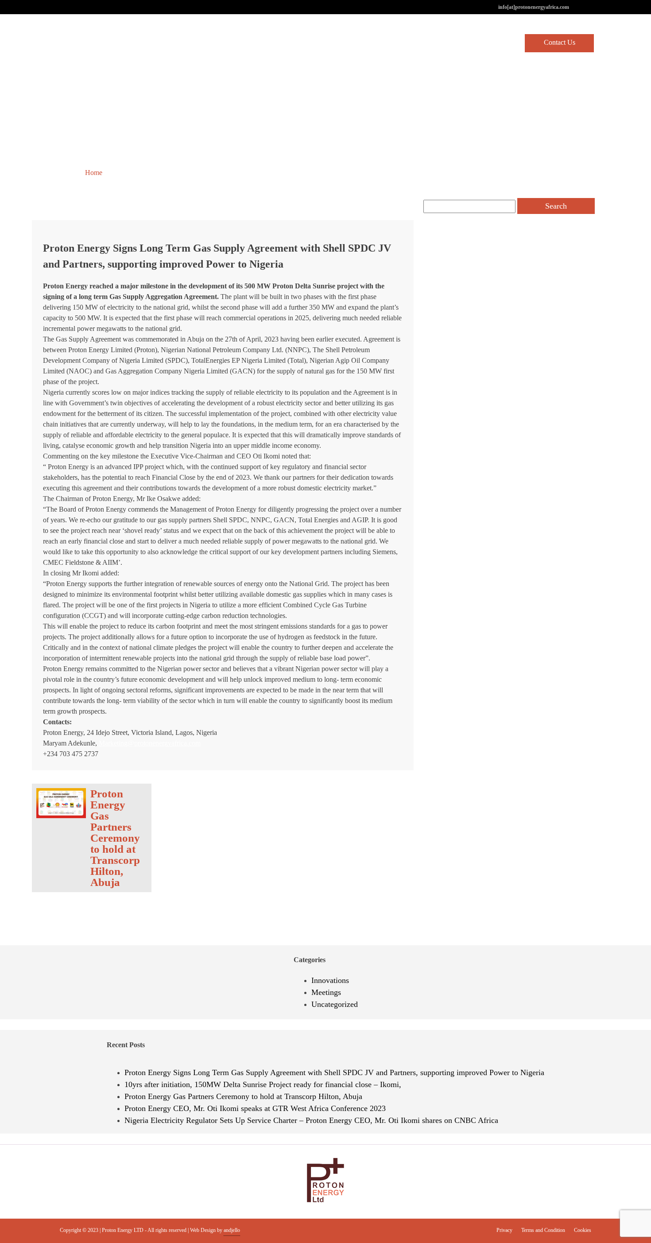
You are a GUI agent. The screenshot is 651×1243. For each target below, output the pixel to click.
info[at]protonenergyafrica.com (533, 7)
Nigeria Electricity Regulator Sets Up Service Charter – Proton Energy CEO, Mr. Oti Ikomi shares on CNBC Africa (311, 1120)
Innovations (330, 980)
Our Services (453, 43)
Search (556, 206)
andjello (232, 1230)
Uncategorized (135, 172)
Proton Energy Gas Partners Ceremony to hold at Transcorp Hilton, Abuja (243, 1096)
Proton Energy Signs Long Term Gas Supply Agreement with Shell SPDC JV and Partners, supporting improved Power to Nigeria (334, 1072)
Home (324, 43)
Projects (406, 43)
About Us (364, 43)
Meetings (326, 992)
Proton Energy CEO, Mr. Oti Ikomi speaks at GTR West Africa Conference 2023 (255, 1108)
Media (498, 43)
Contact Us (559, 42)
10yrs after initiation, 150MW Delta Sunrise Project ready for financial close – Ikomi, (262, 1084)
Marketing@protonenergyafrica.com (150, 743)
